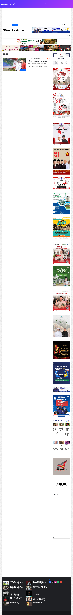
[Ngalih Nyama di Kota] (6, 604)
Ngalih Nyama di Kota (14, 602)
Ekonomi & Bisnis (46, 35)
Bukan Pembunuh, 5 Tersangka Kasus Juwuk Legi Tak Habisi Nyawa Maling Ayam (40, 587)
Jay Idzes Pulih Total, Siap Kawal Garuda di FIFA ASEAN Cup (29, 24)
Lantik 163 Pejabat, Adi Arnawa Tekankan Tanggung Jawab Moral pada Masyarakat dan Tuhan (16, 587)
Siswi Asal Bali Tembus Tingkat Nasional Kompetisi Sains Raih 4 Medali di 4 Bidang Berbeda (39, 598)
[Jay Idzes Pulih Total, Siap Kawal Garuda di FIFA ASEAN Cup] (6, 599)
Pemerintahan (12, 35)
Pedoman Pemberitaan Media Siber (60, 612)
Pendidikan (29, 35)
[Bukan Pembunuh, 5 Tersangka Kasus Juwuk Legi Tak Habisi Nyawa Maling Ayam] (29, 588)
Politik (17, 35)
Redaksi (35, 612)
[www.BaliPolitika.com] (13, 29)
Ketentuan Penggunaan (49, 612)
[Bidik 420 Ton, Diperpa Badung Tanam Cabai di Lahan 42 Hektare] (6, 583)
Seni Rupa (63, 35)
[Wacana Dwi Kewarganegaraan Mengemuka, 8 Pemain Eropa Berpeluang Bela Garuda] (6, 593)
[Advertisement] (36, 16)
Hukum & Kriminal (37, 35)
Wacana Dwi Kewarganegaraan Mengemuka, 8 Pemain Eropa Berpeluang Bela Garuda (16, 593)
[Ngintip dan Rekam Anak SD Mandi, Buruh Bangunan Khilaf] (29, 593)
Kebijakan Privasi (41, 612)
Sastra (57, 35)
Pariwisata (23, 35)
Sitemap (68, 612)
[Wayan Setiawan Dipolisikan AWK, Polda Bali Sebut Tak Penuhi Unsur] (29, 583)
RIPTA (52, 35)
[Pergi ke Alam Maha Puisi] (29, 604)
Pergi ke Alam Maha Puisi (37, 602)
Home (5, 35)
